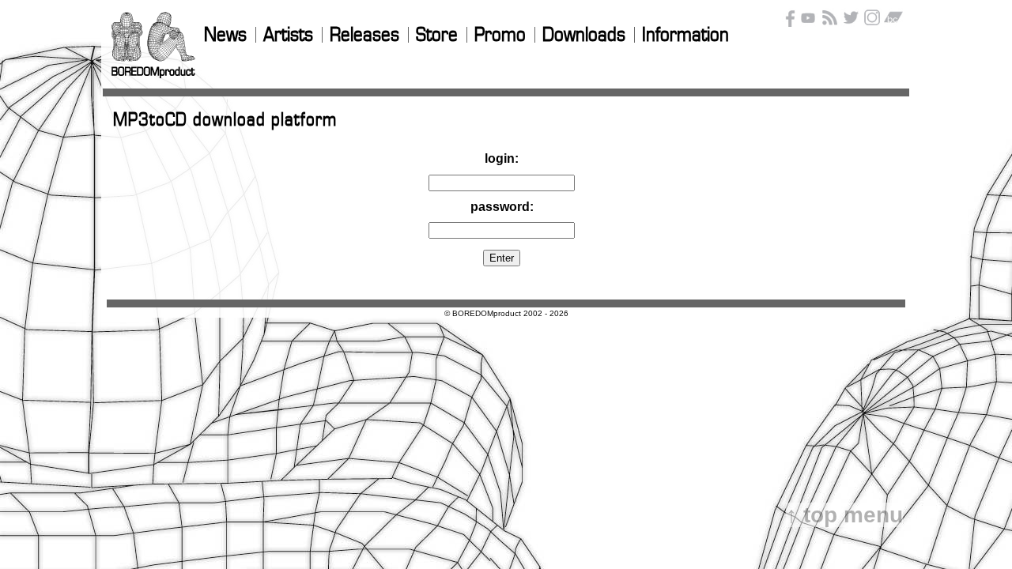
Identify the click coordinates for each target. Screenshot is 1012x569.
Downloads (583, 35)
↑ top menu (844, 515)
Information (685, 35)
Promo (500, 35)
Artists (288, 35)
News (225, 35)
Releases (364, 35)
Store (437, 35)
